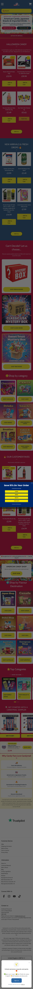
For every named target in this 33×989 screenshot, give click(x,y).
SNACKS (16, 497)
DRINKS (16, 494)
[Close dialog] (32, 483)
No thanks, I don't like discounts (16, 504)
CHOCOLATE (16, 500)
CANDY (16, 491)
